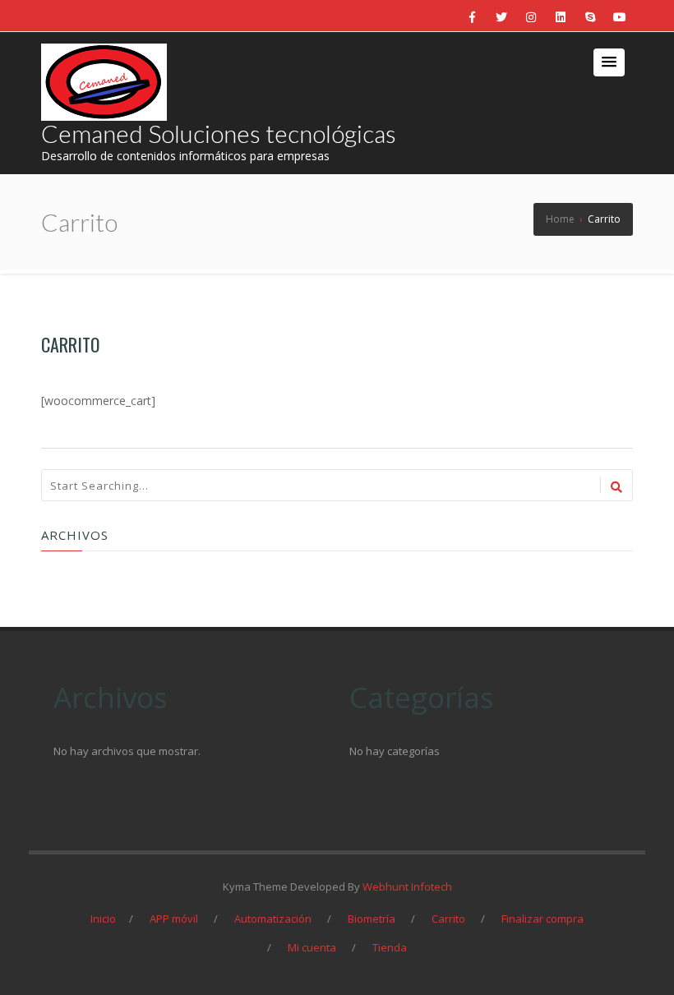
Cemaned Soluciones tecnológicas (218, 133)
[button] (609, 62)
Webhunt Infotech (407, 886)
